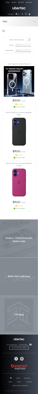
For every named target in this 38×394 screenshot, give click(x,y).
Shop (8, 2)
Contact (11, 14)
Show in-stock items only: (16, 40)
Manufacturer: (9, 50)
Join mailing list (11, 345)
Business (29, 2)
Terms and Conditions (20, 385)
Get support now (19, 348)
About (14, 2)
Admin (31, 390)
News (10, 382)
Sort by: (11, 45)
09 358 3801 (23, 345)
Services (21, 2)
